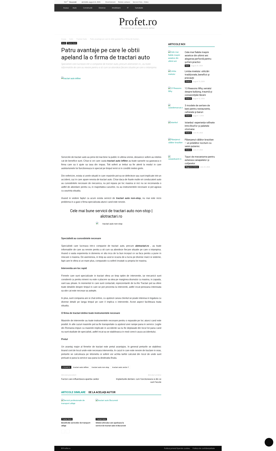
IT (128, 7)
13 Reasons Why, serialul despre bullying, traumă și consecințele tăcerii (198, 91)
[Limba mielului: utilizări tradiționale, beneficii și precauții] (175, 77)
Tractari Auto (72, 43)
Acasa (66, 7)
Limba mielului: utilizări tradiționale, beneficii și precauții (197, 74)
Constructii (87, 7)
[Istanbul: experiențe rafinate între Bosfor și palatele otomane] (175, 128)
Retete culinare (124, 2)
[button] (211, 7)
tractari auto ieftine (81, 367)
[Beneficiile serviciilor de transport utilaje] (77, 409)
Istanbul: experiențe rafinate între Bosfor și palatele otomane (200, 126)
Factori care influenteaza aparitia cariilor (80, 379)
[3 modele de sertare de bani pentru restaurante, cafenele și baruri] (175, 111)
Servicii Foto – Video (140, 2)
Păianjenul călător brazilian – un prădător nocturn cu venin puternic (199, 143)
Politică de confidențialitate (204, 448)
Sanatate (139, 7)
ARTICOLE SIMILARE (73, 392)
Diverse (102, 7)
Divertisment (110, 2)
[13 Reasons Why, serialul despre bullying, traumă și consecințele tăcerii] (175, 94)
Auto (75, 7)
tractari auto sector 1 (120, 367)
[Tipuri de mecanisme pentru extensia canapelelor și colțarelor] (175, 162)
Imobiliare (116, 7)
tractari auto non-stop (100, 367)
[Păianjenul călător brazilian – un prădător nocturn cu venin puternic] (175, 145)
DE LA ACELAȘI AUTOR (102, 392)
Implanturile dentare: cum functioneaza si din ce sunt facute (138, 380)
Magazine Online (192, 167)
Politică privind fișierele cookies (177, 448)
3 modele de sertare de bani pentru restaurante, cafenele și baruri (197, 108)
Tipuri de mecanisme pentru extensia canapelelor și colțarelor (200, 160)
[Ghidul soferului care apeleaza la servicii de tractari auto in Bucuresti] (111, 409)
